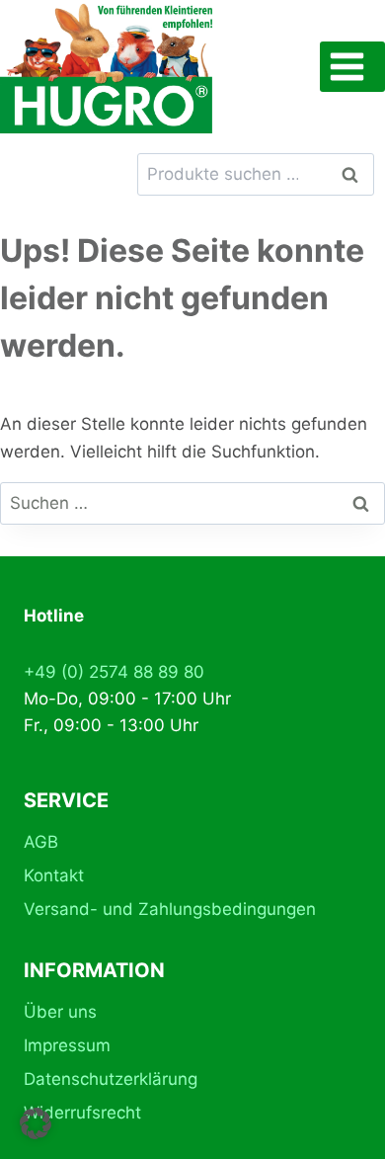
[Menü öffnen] (352, 66)
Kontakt (54, 875)
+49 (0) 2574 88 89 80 (114, 672)
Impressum (67, 1045)
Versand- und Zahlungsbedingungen (170, 909)
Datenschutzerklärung (110, 1079)
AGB (41, 842)
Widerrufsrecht (82, 1112)
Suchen (355, 174)
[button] (35, 1123)
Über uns (60, 1012)
